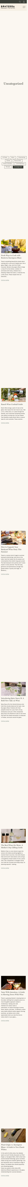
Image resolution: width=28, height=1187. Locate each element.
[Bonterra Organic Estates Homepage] (8, 7)
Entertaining (21, 157)
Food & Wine (17, 160)
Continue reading (5, 280)
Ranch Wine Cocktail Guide (12, 404)
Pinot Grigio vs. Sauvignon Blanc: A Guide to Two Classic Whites (12, 1147)
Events (8, 160)
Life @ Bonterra (20, 164)
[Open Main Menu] (24, 7)
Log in (24, 1)
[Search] (20, 1)
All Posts (4, 157)
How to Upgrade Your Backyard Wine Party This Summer (11, 549)
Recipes (8, 167)
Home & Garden (7, 164)
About (12, 157)
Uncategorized (18, 167)
